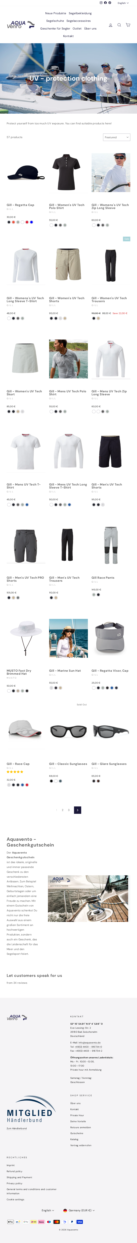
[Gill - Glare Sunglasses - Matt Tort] (98, 781)
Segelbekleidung (80, 13)
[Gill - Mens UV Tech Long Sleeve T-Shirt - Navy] (55, 504)
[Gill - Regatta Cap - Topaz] (22, 222)
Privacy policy (15, 1183)
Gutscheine (76, 1133)
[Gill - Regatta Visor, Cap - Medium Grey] (102, 687)
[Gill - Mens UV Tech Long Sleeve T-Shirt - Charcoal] (60, 504)
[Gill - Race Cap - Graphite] (13, 784)
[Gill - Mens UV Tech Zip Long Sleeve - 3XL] (98, 411)
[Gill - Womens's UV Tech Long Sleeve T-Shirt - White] (9, 318)
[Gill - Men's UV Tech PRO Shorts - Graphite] (9, 597)
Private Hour (77, 1115)
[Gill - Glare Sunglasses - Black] (93, 781)
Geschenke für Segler (55, 28)
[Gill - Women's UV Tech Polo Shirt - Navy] (55, 225)
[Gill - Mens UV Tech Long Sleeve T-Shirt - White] (51, 504)
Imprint (11, 1165)
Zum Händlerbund (17, 1128)
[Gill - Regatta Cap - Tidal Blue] (31, 222)
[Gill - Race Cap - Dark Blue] (18, 784)
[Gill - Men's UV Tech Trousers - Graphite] (51, 597)
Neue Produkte (55, 13)
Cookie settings (15, 1199)
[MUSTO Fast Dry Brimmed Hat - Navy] (13, 690)
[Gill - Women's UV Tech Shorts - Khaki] (64, 318)
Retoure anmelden (80, 1127)
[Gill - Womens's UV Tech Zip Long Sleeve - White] (93, 225)
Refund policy (14, 1171)
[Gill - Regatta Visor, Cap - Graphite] (98, 687)
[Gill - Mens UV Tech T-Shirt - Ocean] (27, 504)
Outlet (77, 28)
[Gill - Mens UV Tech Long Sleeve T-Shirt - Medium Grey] (64, 504)
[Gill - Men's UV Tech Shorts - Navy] (93, 504)
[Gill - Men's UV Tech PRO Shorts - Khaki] (13, 597)
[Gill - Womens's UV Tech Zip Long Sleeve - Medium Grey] (107, 225)
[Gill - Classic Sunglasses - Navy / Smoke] (55, 781)
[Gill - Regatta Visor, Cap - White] (93, 687)
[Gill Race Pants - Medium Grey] (93, 594)
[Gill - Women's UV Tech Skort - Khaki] (18, 411)
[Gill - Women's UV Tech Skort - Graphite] (9, 411)
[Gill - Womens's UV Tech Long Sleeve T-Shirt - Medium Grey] (22, 318)
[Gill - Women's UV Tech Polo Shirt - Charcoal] (60, 225)
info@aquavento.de (90, 1042)
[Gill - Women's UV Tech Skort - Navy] (13, 411)
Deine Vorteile (78, 1121)
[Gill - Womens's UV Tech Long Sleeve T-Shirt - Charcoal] (18, 318)
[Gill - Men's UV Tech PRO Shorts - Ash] (18, 597)
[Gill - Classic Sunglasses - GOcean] (60, 781)
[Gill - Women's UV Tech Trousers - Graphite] (93, 318)
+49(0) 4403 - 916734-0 (88, 1046)
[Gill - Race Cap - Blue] (22, 784)
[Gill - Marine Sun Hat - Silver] (51, 687)
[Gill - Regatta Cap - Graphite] (9, 222)
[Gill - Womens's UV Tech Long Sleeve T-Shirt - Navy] (13, 318)
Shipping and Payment (19, 1177)
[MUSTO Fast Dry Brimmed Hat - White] (9, 690)
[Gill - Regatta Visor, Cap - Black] (107, 687)
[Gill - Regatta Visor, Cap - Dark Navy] (116, 687)
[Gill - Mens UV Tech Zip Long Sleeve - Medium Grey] (107, 411)
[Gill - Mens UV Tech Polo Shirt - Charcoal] (60, 411)
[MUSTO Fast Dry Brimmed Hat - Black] (27, 690)
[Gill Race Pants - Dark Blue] (98, 594)
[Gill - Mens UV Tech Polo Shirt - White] (51, 411)
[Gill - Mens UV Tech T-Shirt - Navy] (13, 504)
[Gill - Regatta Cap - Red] (27, 222)
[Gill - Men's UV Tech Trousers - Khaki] (55, 597)
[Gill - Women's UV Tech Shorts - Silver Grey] (60, 318)
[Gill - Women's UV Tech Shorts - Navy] (55, 318)
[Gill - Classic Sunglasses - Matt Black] (51, 781)
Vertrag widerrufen (80, 1145)
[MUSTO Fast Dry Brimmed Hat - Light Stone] (18, 690)
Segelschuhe (55, 21)
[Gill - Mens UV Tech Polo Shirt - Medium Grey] (64, 411)
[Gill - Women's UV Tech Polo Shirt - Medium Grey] (64, 225)
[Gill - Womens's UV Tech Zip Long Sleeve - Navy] (98, 225)
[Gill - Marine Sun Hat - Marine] (55, 687)
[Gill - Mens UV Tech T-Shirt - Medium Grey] (22, 504)
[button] (15, 772)
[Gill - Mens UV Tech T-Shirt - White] (9, 504)
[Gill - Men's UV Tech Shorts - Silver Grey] (102, 504)
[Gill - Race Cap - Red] (27, 784)
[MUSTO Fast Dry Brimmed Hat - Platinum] (22, 690)
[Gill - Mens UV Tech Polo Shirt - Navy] (55, 411)
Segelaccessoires (78, 21)
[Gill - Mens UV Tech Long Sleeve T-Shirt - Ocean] (69, 504)
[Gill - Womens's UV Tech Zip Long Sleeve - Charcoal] (102, 225)
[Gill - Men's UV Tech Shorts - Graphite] (98, 504)
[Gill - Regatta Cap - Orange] (13, 222)
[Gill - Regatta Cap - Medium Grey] (18, 222)
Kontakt (68, 36)
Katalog (74, 1139)
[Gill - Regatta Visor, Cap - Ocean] (111, 687)
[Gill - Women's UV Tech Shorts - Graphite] (51, 318)
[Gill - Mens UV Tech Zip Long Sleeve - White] (93, 411)
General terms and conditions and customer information (31, 1191)
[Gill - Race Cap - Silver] (9, 784)
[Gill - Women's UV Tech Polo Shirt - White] (51, 225)
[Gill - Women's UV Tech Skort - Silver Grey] (22, 411)
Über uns (90, 28)
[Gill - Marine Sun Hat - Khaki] (60, 687)
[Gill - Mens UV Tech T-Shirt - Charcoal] (18, 504)
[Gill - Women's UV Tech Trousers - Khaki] (98, 318)
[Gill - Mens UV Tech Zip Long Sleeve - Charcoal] (102, 411)
